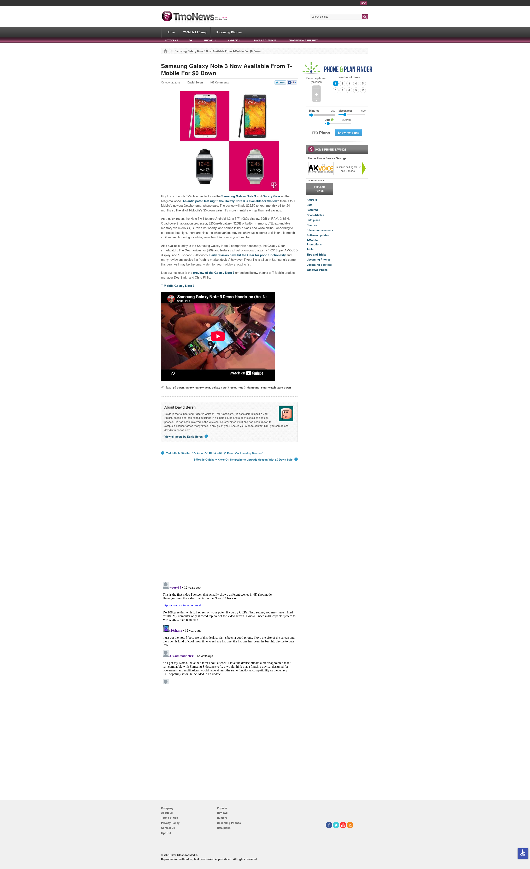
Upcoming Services (319, 265)
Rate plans (313, 220)
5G (190, 40)
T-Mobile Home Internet (303, 40)
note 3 (242, 387)
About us (167, 813)
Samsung (253, 387)
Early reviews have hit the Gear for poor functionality (247, 255)
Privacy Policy (170, 823)
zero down (284, 387)
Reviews (222, 813)
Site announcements (320, 230)
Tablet (310, 249)
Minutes (314, 110)
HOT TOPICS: (172, 40)
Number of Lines (349, 77)
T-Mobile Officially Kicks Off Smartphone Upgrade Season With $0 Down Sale (245, 459)
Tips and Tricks (316, 254)
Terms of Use (169, 818)
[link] (320, 168)
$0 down (178, 387)
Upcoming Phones (229, 32)
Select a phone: (316, 80)
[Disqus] (229, 632)
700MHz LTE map (195, 32)
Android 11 (235, 40)
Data (309, 205)
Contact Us (168, 828)
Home (171, 32)
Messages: (352, 110)
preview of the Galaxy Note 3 (213, 272)
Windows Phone (317, 270)
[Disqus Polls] (229, 524)
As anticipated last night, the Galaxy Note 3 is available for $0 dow (230, 201)
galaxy (190, 387)
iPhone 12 (210, 40)
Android (312, 200)
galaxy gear (202, 387)
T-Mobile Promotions (314, 242)
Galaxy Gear (271, 196)
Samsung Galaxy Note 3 (238, 196)
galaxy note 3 (220, 387)
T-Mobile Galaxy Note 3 (177, 285)
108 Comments (219, 82)
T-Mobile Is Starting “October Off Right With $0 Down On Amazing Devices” (212, 453)
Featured (312, 210)
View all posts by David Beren (185, 436)
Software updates (318, 235)
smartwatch (268, 387)
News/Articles (315, 215)
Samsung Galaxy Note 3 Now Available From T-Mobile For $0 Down (226, 69)
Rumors (312, 225)
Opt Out (166, 833)
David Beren (195, 82)
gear (233, 387)
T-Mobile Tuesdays (265, 40)
